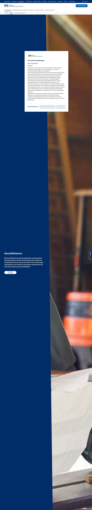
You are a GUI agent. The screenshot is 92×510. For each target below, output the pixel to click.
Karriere (65, 1)
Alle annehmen (61, 106)
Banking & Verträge (37, 1)
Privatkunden (14, 1)
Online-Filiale (7, 1)
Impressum (30, 65)
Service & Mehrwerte (52, 1)
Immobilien (60, 1)
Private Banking (28, 1)
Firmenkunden (21, 1)
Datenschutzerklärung (32, 63)
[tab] (7, 10)
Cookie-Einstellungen (33, 106)
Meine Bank (44, 1)
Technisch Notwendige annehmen (47, 106)
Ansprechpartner (72, 1)
